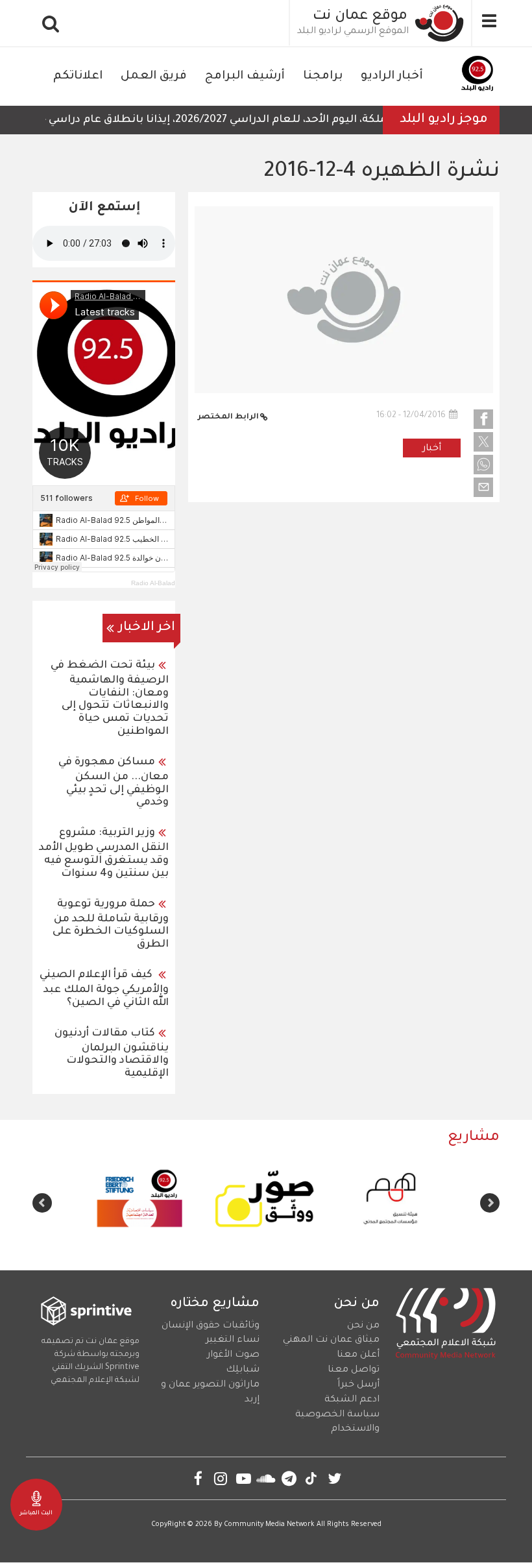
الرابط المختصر (228, 417)
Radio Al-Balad (153, 583)
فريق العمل (154, 76)
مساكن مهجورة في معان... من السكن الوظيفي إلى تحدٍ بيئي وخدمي (113, 783)
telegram (289, 1478)
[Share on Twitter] (483, 442)
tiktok (312, 1478)
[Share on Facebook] (483, 419)
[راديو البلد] (477, 77)
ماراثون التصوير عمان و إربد (210, 1392)
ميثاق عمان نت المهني (331, 1340)
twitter (334, 1478)
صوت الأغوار (233, 1355)
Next (42, 1203)
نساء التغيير (233, 1340)
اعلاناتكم (78, 76)
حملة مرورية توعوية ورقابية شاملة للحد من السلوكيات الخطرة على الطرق (111, 925)
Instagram (221, 1478)
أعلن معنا (358, 1355)
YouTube (243, 1478)
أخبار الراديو (392, 76)
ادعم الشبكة (352, 1400)
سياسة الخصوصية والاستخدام (337, 1422)
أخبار (431, 449)
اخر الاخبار (147, 628)
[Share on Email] (483, 487)
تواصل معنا (354, 1370)
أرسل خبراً (358, 1385)
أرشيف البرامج (245, 76)
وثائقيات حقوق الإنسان (211, 1326)
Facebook (198, 1478)
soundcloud (266, 1478)
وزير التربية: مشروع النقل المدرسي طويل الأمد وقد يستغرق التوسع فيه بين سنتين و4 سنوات (104, 853)
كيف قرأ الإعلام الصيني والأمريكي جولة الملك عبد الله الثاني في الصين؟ (104, 989)
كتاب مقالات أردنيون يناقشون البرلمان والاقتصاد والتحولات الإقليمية (111, 1054)
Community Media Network (269, 1525)
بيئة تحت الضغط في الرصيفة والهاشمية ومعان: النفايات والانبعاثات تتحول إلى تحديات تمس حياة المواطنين (110, 699)
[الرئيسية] (439, 23)
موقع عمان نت (360, 17)
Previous (490, 1203)
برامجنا (323, 76)
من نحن (363, 1326)
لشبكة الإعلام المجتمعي (95, 1380)
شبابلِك (243, 1370)
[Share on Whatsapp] (483, 464)
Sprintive (122, 1367)
